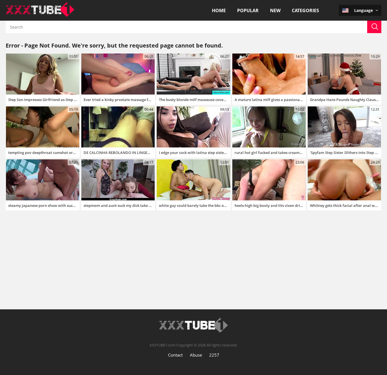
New (275, 10)
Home (219, 10)
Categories (305, 10)
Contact (175, 355)
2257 (214, 355)
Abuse (196, 355)
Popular (248, 10)
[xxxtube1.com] (40, 15)
